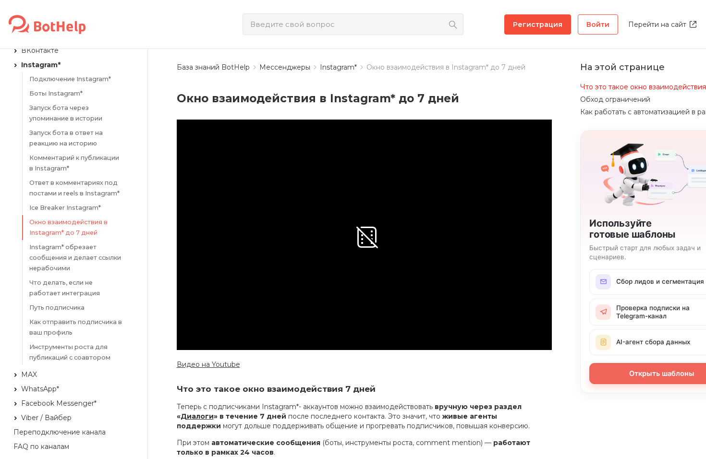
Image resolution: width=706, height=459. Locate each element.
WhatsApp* (40, 389)
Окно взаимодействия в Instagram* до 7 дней (68, 227)
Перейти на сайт (657, 24)
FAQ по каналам (41, 446)
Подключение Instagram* (70, 79)
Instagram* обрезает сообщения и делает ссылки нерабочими (75, 257)
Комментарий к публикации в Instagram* (74, 163)
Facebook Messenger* (59, 403)
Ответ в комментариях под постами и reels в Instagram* (74, 188)
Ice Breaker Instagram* (65, 207)
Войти (597, 24)
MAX (29, 374)
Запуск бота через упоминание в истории (65, 113)
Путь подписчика (57, 307)
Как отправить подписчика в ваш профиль (75, 327)
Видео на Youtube (208, 364)
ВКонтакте (40, 50)
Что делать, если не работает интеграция (64, 288)
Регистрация (537, 24)
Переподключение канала (59, 432)
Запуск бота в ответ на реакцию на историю (66, 138)
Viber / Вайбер (46, 417)
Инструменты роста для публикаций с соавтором (69, 352)
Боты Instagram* (56, 93)
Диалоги (197, 416)
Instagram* (41, 64)
